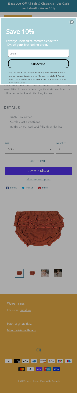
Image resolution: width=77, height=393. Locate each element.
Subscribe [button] (38, 63)
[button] (72, 22)
